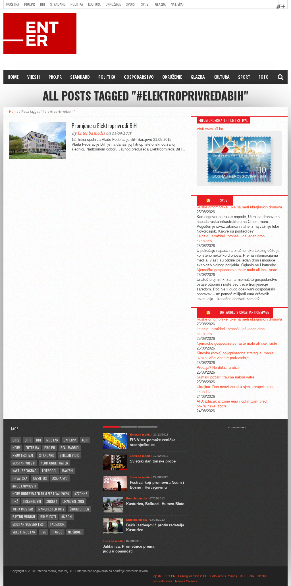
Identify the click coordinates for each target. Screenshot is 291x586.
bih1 (28, 440)
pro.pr (49, 447)
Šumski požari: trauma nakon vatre (225, 377)
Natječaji (177, 4)
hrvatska (20, 478)
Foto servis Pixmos (223, 576)
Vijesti (33, 77)
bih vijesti (48, 516)
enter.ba (32, 447)
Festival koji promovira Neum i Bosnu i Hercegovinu (157, 484)
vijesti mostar (24, 532)
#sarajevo (60, 478)
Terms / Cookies (185, 581)
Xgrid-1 (51, 501)
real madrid (70, 447)
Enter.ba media (91, 133)
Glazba (160, 4)
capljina (70, 440)
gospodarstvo (139, 77)
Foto (264, 77)
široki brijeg (79, 509)
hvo (43, 532)
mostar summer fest (29, 524)
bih (38, 440)
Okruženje (113, 4)
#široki (66, 516)
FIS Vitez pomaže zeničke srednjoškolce (152, 442)
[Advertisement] (240, 443)
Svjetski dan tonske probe (153, 461)
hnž (15, 501)
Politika (76, 4)
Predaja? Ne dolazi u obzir (218, 367)
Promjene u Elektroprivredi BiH (104, 125)
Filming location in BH (192, 576)
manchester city (51, 509)
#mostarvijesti (24, 486)
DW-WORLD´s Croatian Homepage (244, 312)
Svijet (145, 4)
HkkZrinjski (32, 501)
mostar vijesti (24, 463)
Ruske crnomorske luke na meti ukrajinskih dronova (239, 207)
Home (13, 77)
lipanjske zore (73, 501)
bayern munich (24, 516)
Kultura (94, 4)
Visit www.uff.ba (210, 129)
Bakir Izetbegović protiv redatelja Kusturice (155, 527)
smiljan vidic (69, 455)
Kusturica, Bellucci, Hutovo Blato (155, 504)
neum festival (23, 455)
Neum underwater (54, 463)
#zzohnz (80, 493)
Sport (131, 4)
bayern (67, 470)
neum (16, 447)
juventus (40, 478)
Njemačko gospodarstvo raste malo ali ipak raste (237, 270)
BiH (42, 4)
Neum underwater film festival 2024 (41, 493)
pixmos (57, 532)
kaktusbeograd (25, 470)
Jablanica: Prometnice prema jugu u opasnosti (128, 548)
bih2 (16, 440)
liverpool (49, 470)
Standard (57, 4)
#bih (85, 440)
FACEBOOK (57, 524)
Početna (12, 4)
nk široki (75, 532)
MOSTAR (52, 440)
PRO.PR (29, 4)
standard (46, 455)
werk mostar (23, 509)
